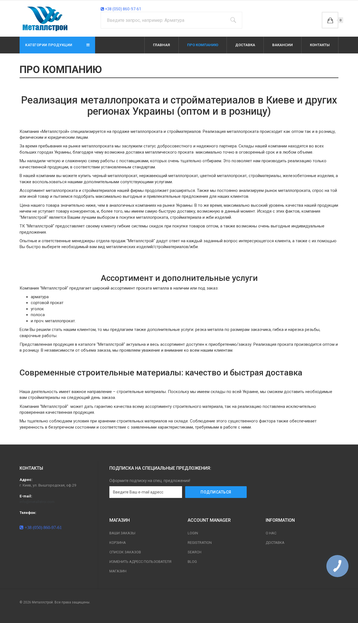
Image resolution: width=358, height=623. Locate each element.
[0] (330, 20)
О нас (271, 533)
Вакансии (282, 45)
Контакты (320, 45)
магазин (117, 571)
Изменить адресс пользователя (140, 561)
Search (194, 552)
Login (193, 533)
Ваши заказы (122, 533)
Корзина (117, 542)
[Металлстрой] (46, 18)
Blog (192, 561)
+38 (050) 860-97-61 (122, 9)
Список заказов (125, 552)
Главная (161, 45)
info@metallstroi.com (37, 502)
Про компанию (202, 45)
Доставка (245, 45)
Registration (200, 542)
